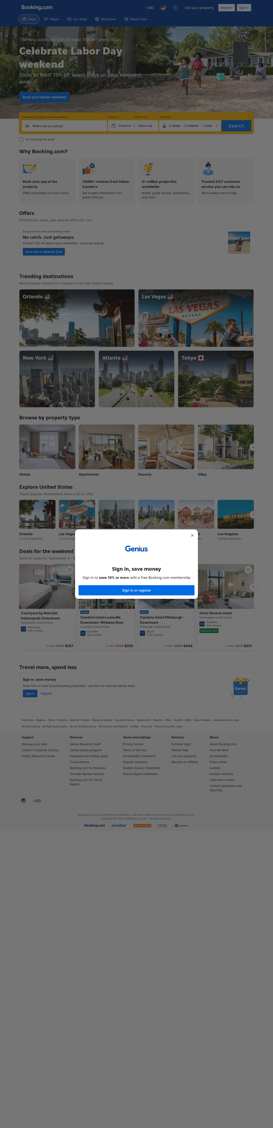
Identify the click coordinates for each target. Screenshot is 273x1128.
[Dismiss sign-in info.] (192, 535)
